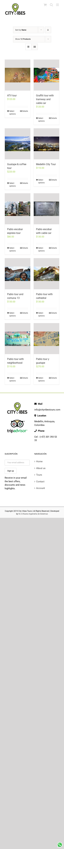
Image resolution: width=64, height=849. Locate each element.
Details (25, 111)
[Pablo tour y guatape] (46, 338)
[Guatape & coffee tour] (17, 143)
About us (41, 468)
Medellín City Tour (46, 164)
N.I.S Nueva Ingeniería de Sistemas (33, 514)
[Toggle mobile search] (51, 4)
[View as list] (35, 47)
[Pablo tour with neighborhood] (17, 338)
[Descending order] (48, 30)
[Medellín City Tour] (46, 143)
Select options (12, 112)
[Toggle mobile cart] (45, 4)
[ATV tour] (17, 75)
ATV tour (12, 95)
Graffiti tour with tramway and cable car (45, 99)
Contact (40, 481)
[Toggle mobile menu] (57, 4)
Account (40, 488)
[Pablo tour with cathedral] (46, 273)
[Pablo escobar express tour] (17, 208)
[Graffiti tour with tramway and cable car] (46, 75)
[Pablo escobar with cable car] (46, 208)
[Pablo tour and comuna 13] (17, 273)
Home (39, 461)
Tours (39, 474)
